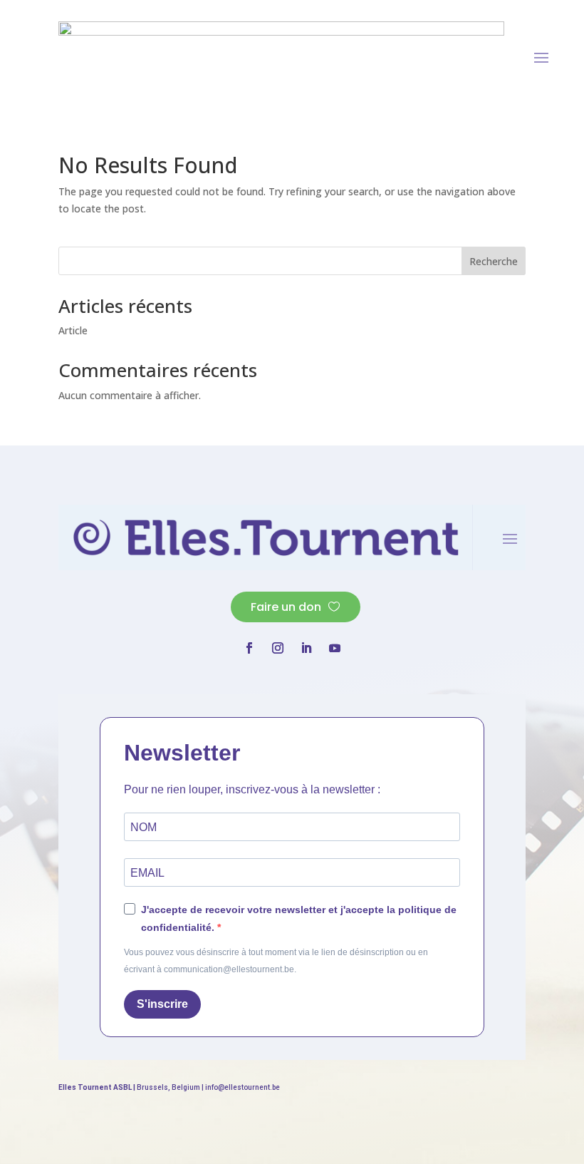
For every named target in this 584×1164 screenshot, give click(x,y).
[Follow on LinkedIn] (306, 648)
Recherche (493, 261)
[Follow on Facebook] (249, 648)
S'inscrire (162, 1004)
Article (73, 330)
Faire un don (286, 607)
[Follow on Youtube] (334, 648)
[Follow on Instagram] (277, 648)
